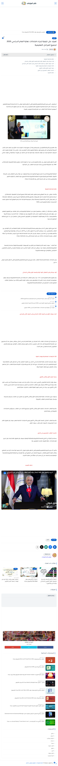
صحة (52, 743)
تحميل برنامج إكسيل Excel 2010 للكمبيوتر (34, 667)
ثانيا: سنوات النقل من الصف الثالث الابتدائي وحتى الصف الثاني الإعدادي (38, 63)
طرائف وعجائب (50, 738)
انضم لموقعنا (29, 636)
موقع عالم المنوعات (46, 557)
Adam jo (51, 49)
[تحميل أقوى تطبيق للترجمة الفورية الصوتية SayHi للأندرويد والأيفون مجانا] (50, 707)
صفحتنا (45, 647)
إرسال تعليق (51, 595)
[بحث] (2, 3)
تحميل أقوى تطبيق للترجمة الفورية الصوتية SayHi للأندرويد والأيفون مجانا (27, 706)
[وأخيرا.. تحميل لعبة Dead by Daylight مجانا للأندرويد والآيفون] (50, 683)
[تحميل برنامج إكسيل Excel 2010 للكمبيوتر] (50, 668)
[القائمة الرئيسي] (55, 3)
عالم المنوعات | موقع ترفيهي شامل (34, 763)
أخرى (53, 750)
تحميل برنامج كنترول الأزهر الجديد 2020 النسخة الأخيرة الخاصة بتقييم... (37, 303)
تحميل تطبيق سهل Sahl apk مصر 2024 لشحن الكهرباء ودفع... (30, 32)
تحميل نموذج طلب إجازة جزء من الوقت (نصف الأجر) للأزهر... (10, 580)
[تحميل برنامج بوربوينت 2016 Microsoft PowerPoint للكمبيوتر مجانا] (50, 660)
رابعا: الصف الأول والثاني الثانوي (46, 68)
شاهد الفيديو (51, 72)
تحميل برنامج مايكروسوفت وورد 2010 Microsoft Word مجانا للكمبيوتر (27, 690)
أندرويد (52, 736)
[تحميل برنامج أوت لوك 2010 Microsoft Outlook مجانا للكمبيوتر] (50, 699)
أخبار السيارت (51, 755)
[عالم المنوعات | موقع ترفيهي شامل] (29, 3)
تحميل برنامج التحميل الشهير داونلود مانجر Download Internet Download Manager (24, 713)
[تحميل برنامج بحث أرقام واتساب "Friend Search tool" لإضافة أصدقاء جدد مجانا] (50, 722)
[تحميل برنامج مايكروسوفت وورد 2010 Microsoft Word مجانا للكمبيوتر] (50, 691)
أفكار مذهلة (51, 753)
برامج (52, 733)
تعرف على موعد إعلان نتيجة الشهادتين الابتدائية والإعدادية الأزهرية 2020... (37, 298)
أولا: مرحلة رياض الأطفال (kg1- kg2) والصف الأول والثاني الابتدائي (39, 61)
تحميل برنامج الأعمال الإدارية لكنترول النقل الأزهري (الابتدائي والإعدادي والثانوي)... (48, 581)
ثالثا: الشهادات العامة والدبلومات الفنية (45, 66)
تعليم (54, 38)
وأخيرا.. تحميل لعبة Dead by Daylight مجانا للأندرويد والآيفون (29, 682)
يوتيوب (12, 647)
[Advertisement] (29, 19)
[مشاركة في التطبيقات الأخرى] (37, 547)
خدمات (52, 741)
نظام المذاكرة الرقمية (49, 59)
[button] (50, 547)
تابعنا (29, 647)
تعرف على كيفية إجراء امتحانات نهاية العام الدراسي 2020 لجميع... (38, 307)
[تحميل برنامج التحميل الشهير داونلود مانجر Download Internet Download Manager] (50, 715)
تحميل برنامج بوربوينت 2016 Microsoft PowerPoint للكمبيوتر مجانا (28, 659)
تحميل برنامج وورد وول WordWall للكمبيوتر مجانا (30, 580)
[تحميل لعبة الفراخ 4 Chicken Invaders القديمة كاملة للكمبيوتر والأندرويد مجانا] (50, 676)
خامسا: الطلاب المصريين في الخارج (46, 70)
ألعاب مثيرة (51, 746)
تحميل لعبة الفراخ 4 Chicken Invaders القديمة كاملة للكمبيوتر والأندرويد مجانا (26, 674)
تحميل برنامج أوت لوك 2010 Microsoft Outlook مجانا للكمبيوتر (29, 698)
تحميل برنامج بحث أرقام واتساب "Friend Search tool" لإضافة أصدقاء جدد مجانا (25, 721)
